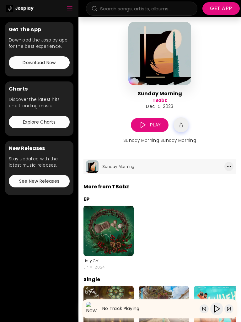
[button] (142, 125)
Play (155, 125)
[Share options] (181, 124)
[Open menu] (69, 8)
